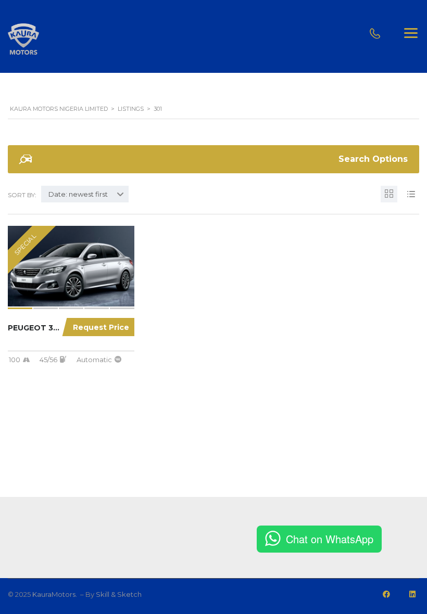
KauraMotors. (55, 594)
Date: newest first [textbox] (78, 194)
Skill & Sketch (119, 594)
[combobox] (85, 194)
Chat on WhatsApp (329, 538)
